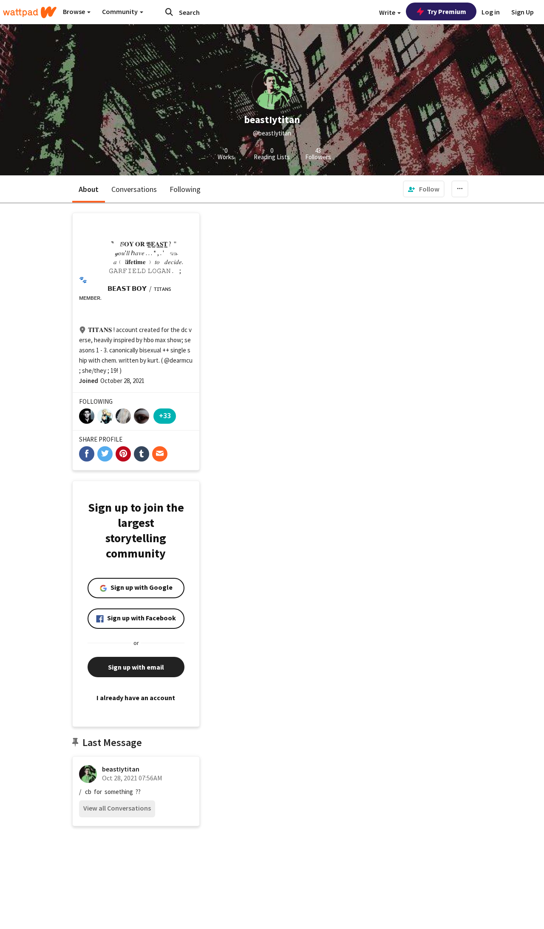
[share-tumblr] (141, 454)
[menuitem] (424, 188)
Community (120, 11)
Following (185, 189)
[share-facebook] (86, 454)
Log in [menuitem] (491, 12)
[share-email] (159, 454)
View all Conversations (117, 808)
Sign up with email (136, 667)
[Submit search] (169, 12)
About (89, 189)
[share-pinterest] (123, 454)
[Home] (30, 12)
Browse (74, 11)
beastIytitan (120, 769)
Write (388, 12)
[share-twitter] (105, 454)
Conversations (134, 189)
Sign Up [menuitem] (522, 12)
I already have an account (135, 697)
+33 (165, 415)
